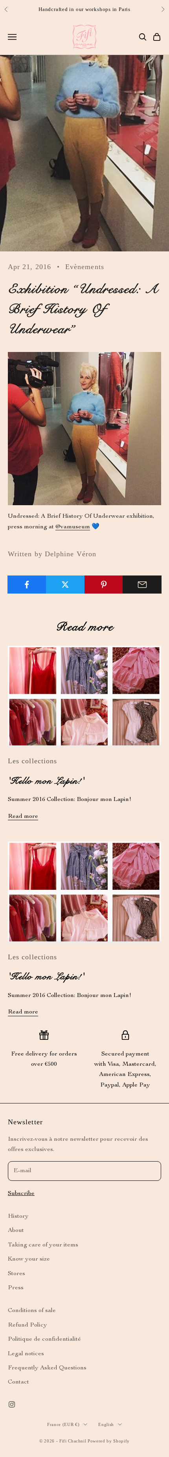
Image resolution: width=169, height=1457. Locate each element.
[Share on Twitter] (65, 584)
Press (16, 1288)
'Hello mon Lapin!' (46, 781)
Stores (16, 1274)
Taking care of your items (43, 1245)
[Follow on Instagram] (12, 1404)
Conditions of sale (32, 1311)
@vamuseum (72, 527)
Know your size (29, 1259)
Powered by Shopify (109, 1441)
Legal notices (26, 1354)
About (16, 1231)
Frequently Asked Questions (47, 1368)
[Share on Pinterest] (104, 584)
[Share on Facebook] (27, 584)
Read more (23, 817)
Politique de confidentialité (44, 1339)
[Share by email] (142, 584)
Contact (18, 1382)
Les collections (32, 761)
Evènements (84, 267)
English (106, 1424)
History (18, 1216)
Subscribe (21, 1194)
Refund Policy (27, 1325)
